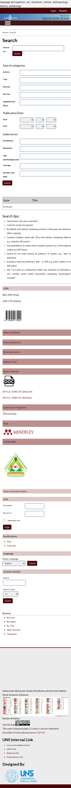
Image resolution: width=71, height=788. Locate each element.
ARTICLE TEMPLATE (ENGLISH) (17, 391)
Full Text (6, 94)
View (9, 541)
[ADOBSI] (15, 476)
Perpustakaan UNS (15, 757)
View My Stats (8, 724)
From (5, 119)
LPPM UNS (11, 749)
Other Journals (13, 630)
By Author (11, 621)
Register (63, 10)
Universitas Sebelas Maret (18, 745)
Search (13, 32)
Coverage (7, 165)
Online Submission (11, 342)
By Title (10, 625)
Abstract (6, 87)
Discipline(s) (8, 141)
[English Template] (8, 385)
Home (5, 32)
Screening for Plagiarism (14, 407)
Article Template (11, 371)
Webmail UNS (13, 753)
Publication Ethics (11, 352)
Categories (12, 634)
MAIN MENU (8, 23)
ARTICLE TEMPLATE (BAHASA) (17, 397)
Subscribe (11, 545)
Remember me (14, 520)
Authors (6, 72)
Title (5, 79)
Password (7, 513)
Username (7, 505)
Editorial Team (10, 361)
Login (53, 10)
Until (5, 126)
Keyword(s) (7, 148)
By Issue (11, 617)
